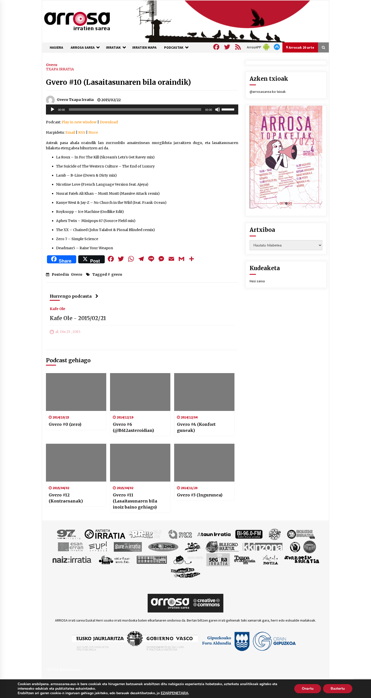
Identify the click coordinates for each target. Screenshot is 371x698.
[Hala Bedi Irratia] (163, 546)
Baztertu (338, 688)
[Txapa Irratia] (245, 559)
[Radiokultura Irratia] (152, 559)
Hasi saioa (257, 281)
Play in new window (79, 122)
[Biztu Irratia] (274, 534)
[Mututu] (217, 109)
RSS (81, 132)
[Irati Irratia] (193, 546)
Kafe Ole (57, 308)
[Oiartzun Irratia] (114, 559)
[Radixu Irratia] (187, 559)
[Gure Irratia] (127, 546)
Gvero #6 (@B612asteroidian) (133, 427)
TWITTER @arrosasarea (63, 669)
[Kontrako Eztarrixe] (295, 546)
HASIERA (56, 47)
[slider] (229, 109)
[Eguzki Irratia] (300, 534)
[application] (142, 109)
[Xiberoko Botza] (270, 559)
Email (70, 132)
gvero (116, 274)
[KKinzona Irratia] (263, 546)
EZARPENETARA (174, 693)
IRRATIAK (113, 47)
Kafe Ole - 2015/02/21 (78, 318)
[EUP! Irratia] (98, 546)
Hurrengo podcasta (71, 296)
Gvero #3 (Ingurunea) (199, 494)
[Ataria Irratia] (181, 534)
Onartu (307, 688)
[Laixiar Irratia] (309, 546)
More (93, 132)
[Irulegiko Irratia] (222, 546)
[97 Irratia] (69, 534)
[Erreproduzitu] (52, 109)
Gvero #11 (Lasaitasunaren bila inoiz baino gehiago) (135, 501)
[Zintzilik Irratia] (185, 572)
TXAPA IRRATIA (60, 69)
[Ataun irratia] (214, 534)
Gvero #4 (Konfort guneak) (196, 427)
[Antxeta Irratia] (105, 534)
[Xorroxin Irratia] (302, 559)
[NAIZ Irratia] (72, 559)
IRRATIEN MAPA (144, 47)
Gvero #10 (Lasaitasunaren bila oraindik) (118, 82)
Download (109, 122)
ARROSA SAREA (83, 47)
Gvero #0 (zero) (65, 424)
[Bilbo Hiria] (248, 534)
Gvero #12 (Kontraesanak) (66, 498)
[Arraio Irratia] (145, 534)
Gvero (51, 65)
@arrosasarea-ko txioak (268, 91)
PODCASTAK (173, 47)
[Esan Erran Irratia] (70, 546)
